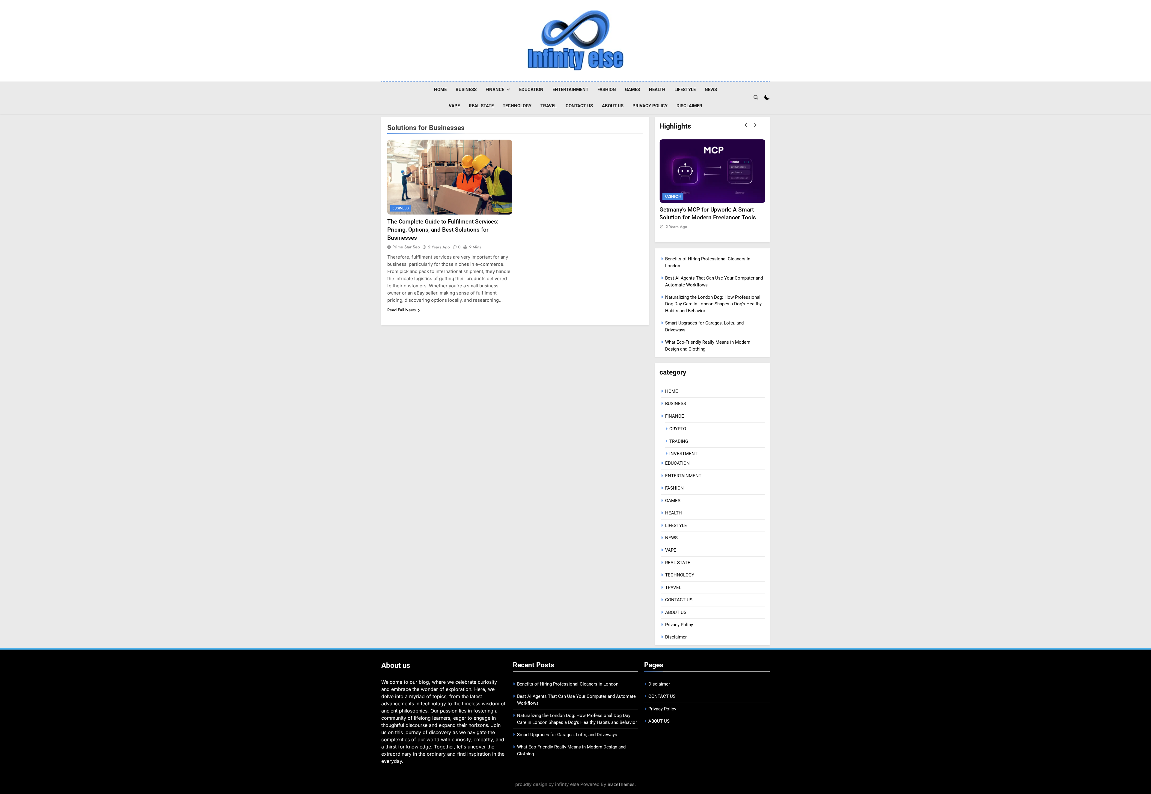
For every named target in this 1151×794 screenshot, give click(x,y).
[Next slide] (755, 125)
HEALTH (657, 89)
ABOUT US (612, 105)
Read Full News (401, 310)
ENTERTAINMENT (570, 89)
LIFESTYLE (685, 89)
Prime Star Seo (406, 247)
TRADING (678, 441)
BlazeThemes (621, 784)
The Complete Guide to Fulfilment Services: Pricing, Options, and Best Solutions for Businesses (442, 229)
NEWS (711, 89)
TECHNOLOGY (517, 105)
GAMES (632, 89)
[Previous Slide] (746, 125)
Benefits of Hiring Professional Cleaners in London (567, 684)
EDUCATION (531, 89)
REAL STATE (481, 105)
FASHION (606, 89)
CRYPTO (677, 428)
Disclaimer (689, 105)
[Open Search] (756, 97)
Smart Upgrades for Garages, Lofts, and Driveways (567, 734)
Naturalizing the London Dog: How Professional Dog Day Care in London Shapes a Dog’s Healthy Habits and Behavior (713, 304)
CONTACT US (579, 105)
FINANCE (495, 89)
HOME (440, 89)
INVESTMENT (683, 453)
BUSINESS (466, 89)
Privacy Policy (650, 105)
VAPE (454, 105)
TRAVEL (548, 105)
